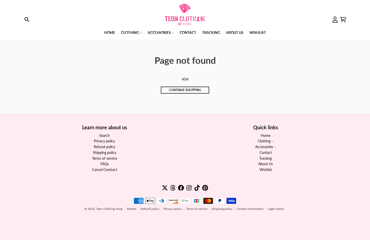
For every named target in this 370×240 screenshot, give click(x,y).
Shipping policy (222, 209)
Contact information (250, 209)
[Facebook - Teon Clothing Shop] (181, 188)
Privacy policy (173, 209)
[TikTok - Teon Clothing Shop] (197, 188)
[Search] (27, 20)
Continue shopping (185, 90)
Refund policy (150, 209)
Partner (131, 209)
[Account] (335, 20)
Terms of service (196, 209)
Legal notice (276, 209)
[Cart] (343, 20)
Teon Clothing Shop (109, 209)
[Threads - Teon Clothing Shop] (173, 188)
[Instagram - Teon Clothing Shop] (189, 188)
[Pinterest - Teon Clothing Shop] (205, 188)
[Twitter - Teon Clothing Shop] (165, 188)
